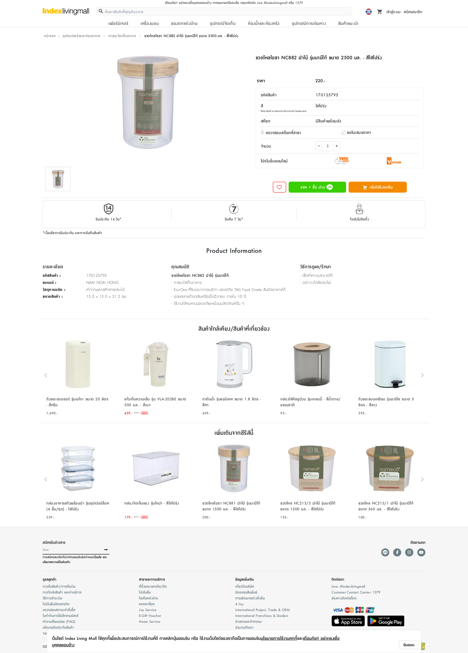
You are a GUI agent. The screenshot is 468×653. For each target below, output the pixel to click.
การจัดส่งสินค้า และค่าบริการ (62, 592)
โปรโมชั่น (145, 592)
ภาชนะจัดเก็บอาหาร (122, 35)
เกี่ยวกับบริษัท (244, 586)
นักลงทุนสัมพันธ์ (246, 592)
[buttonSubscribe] (105, 549)
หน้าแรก (50, 35)
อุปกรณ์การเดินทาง (309, 23)
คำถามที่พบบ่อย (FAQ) (59, 621)
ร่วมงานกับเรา (244, 627)
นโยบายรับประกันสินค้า (58, 627)
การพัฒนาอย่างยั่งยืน (250, 598)
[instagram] (409, 552)
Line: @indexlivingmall (348, 586)
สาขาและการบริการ (152, 579)
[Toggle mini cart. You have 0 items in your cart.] (380, 11)
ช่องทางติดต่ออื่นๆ (344, 598)
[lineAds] (385, 552)
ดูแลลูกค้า (49, 579)
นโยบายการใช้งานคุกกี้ (279, 638)
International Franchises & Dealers (261, 615)
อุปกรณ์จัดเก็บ (222, 23)
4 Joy (239, 603)
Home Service (149, 621)
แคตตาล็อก (147, 603)
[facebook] (397, 552)
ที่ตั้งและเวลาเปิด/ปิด (153, 586)
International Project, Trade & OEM (262, 609)
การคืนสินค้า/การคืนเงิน (59, 586)
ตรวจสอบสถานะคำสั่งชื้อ (59, 609)
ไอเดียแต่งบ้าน (148, 598)
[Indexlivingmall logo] (66, 11)
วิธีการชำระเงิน (52, 598)
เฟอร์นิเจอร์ (118, 23)
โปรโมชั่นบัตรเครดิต (56, 603)
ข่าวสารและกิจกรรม (248, 621)
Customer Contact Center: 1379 (356, 592)
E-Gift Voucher (150, 615)
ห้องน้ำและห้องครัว (264, 23)
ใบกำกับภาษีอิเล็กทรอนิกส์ (60, 615)
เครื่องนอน (150, 23)
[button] (78, 375)
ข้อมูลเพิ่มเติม (244, 579)
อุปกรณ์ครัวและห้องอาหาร (81, 35)
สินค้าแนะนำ (348, 23)
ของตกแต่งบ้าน (184, 23)
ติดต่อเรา (338, 579)
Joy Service (147, 609)
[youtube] (421, 552)
